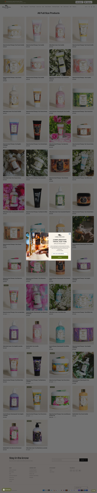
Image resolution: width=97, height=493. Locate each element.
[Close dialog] (70, 234)
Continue (60, 257)
